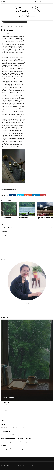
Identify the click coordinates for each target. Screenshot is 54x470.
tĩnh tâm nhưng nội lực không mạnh (10, 435)
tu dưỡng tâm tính (23, 217)
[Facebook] (35, 2)
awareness (7, 26)
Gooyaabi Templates (29, 465)
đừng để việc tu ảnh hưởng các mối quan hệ (45, 218)
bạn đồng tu (4, 445)
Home (2, 26)
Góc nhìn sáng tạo (14, 26)
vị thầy (3, 420)
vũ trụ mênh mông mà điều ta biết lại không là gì (14, 442)
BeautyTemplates (13, 465)
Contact (3, 1)
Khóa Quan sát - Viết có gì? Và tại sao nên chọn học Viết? (16, 438)
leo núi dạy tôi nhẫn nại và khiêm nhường (12, 449)
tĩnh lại (3, 424)
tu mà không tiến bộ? (6, 217)
